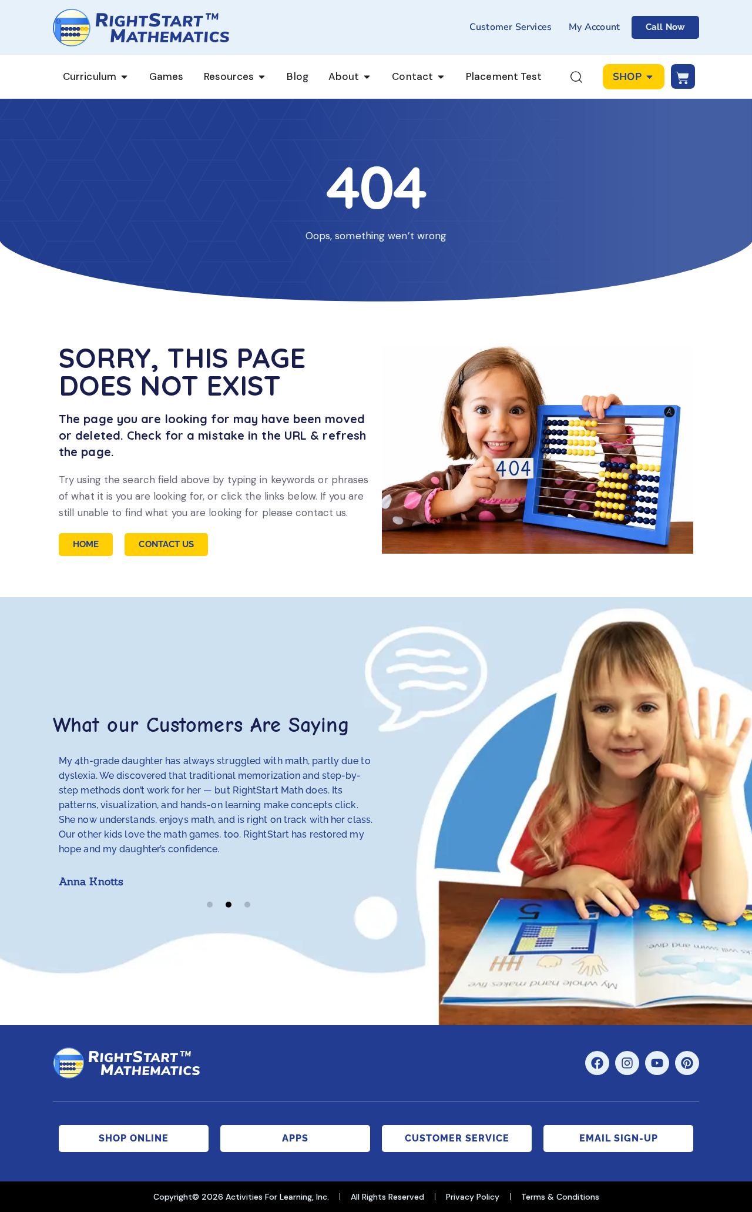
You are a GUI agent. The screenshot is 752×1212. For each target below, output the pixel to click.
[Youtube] (657, 1063)
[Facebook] (597, 1063)
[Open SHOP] (649, 77)
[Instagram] (627, 1063)
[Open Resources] (262, 77)
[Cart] (683, 76)
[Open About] (367, 77)
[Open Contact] (441, 77)
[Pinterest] (687, 1063)
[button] (210, 905)
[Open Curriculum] (124, 77)
